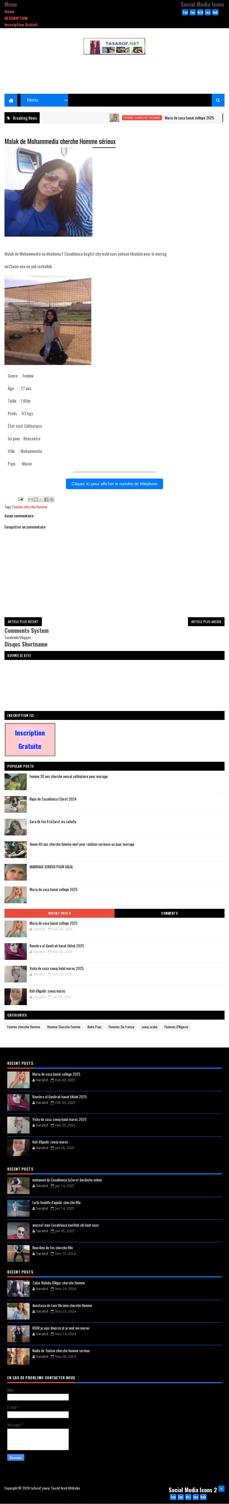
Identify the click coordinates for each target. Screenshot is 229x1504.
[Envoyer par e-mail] (30, 499)
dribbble (200, 12)
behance (215, 12)
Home (9, 11)
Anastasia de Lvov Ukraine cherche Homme (62, 1305)
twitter (192, 12)
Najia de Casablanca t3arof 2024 (53, 799)
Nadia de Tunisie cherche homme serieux (61, 1350)
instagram (208, 12)
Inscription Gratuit (21, 24)
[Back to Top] (221, 1489)
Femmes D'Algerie (176, 1026)
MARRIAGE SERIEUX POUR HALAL (51, 866)
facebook (185, 12)
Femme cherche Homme (125, 118)
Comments (169, 913)
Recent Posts (59, 913)
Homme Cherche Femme (63, 1026)
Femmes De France (121, 1026)
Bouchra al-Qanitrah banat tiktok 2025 (57, 945)
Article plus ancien (206, 621)
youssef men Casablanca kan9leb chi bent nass (65, 1225)
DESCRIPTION (15, 18)
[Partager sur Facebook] (46, 499)
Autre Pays (94, 1026)
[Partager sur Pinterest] (51, 499)
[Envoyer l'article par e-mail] (20, 498)
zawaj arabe (149, 1026)
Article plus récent (23, 621)
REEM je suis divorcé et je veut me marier (61, 1328)
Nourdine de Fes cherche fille (52, 1247)
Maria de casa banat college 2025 (172, 118)
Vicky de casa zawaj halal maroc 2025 (57, 968)
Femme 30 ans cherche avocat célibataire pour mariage (69, 776)
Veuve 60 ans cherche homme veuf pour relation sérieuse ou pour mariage (82, 844)
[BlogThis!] (36, 499)
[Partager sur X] (41, 499)
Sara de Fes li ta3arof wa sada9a (53, 821)
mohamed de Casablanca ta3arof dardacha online (67, 1180)
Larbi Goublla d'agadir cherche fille (56, 1202)
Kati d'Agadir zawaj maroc (47, 991)
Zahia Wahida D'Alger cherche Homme (58, 1283)
